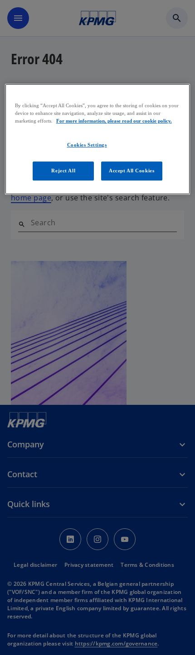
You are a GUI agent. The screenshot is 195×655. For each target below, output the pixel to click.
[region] (97, 139)
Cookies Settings (87, 145)
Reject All (63, 170)
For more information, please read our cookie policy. (114, 120)
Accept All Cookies (131, 170)
